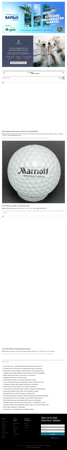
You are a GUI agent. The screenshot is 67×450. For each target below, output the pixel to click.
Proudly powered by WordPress (33, 447)
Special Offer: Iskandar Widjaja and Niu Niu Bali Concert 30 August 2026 (23, 370)
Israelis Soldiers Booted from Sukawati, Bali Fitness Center (19, 380)
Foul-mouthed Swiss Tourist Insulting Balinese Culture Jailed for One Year (23, 382)
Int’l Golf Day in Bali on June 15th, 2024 (15, 206)
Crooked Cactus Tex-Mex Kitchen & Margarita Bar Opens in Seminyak (22, 368)
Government (40, 134)
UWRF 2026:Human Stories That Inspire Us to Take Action (19, 375)
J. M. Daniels (51, 351)
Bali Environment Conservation (26, 134)
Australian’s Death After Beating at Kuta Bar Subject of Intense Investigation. (24, 373)
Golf (36, 134)
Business (13, 351)
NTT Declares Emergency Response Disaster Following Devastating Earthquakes (25, 395)
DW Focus (40, 445)
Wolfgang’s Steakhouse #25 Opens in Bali (15, 377)
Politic (3, 430)
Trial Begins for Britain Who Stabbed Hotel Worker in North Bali (20, 384)
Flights (14, 429)
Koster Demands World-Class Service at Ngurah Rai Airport (19, 386)
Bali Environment (15, 134)
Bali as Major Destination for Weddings (14, 407)
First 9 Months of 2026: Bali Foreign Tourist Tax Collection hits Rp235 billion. (24, 389)
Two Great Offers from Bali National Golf (16, 349)
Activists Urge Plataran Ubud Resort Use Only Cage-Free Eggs (20, 391)
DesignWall (47, 445)
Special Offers (27, 351)
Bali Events (6, 208)
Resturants (15, 434)
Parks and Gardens (48, 134)
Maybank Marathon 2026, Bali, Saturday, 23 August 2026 (19, 393)
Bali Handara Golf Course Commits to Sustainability (20, 131)
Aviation (4, 426)
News (22, 351)
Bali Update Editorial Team (14, 135)
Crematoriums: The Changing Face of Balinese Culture (18, 409)
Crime (3, 435)
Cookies (26, 427)
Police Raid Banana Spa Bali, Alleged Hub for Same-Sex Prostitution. (22, 400)
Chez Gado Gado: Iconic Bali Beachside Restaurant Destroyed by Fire (22, 366)
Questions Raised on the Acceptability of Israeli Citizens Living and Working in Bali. (26, 404)
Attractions (15, 427)
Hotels (3, 428)
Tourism (55, 134)
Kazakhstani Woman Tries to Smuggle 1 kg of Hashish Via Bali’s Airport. (23, 398)
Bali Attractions (6, 134)
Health (3, 437)
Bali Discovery (30, 445)
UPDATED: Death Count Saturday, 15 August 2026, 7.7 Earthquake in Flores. (24, 402)
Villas (36, 351)
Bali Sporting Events (14, 208)
